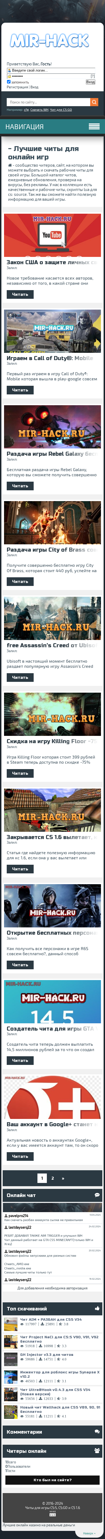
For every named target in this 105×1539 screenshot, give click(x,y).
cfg (26, 109)
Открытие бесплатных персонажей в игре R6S (52, 933)
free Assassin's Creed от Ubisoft (52, 646)
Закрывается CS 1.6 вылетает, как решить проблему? (52, 837)
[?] (93, 76)
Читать (20, 294)
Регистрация (17, 87)
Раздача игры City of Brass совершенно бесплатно (52, 550)
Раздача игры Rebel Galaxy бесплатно (52, 454)
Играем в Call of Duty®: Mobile (50, 358)
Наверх (88, 1533)
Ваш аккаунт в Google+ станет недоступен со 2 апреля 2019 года (52, 1125)
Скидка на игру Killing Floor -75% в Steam (52, 742)
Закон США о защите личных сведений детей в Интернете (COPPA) (52, 263)
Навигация (24, 126)
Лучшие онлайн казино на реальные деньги (39, 1525)
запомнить (20, 82)
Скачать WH (39, 109)
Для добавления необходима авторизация (53, 1288)
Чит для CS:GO (61, 109)
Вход (34, 87)
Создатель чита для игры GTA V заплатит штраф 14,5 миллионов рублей (52, 1029)
